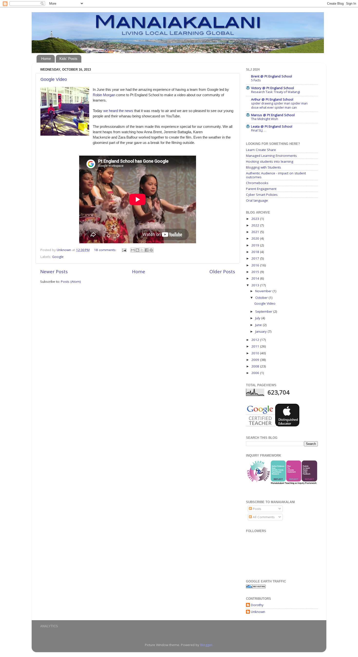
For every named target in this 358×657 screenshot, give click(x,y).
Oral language (257, 200)
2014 (255, 278)
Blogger (206, 645)
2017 (255, 258)
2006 (255, 373)
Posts (256, 509)
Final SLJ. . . (258, 130)
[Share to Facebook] (146, 250)
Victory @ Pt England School (272, 88)
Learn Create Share (261, 150)
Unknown (258, 612)
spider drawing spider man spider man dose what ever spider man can (279, 105)
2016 (255, 265)
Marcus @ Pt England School (273, 115)
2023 (255, 218)
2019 (255, 245)
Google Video (53, 79)
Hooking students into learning (269, 161)
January (261, 331)
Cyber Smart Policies (262, 194)
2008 (255, 366)
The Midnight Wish (264, 119)
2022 (255, 225)
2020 (255, 238)
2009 (255, 359)
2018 (255, 252)
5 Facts (256, 80)
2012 (255, 340)
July (258, 318)
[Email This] (132, 250)
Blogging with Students (263, 167)
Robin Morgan (104, 95)
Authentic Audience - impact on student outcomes (276, 175)
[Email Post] (123, 250)
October (262, 297)
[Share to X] (142, 250)
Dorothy (257, 605)
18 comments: (105, 250)
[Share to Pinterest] (151, 250)
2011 (255, 346)
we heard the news (118, 111)
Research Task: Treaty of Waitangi (275, 92)
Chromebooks (257, 183)
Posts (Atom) (71, 281)
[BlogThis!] (137, 250)
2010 (255, 353)
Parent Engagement (261, 189)
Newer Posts (54, 271)
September (264, 311)
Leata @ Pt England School (271, 126)
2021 (255, 232)
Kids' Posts (68, 58)
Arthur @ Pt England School (272, 99)
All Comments (263, 517)
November (264, 291)
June (259, 325)
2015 (255, 272)
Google (58, 256)
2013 (255, 285)
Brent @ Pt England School (271, 76)
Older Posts (222, 271)
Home (46, 58)
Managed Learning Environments (271, 155)
